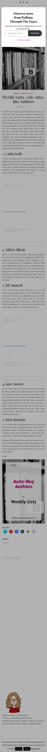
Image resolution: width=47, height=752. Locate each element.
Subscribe (35, 33)
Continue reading (23, 40)
